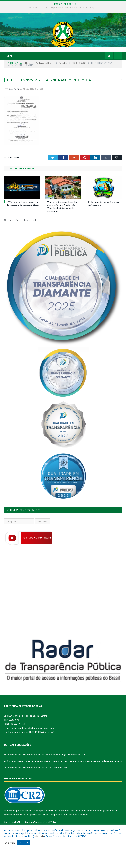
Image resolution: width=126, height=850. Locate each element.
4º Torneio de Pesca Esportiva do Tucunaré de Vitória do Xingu (22, 203)
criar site (24, 810)
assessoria (80, 810)
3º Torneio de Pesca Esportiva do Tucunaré (25, 767)
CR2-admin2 (13, 89)
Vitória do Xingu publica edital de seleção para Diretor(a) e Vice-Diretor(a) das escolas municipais (62, 7)
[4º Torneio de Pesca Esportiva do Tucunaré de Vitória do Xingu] (22, 187)
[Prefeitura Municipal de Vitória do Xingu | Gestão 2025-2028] (63, 33)
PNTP (18, 822)
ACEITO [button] (24, 842)
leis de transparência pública (56, 814)
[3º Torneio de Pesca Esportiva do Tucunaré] (104, 187)
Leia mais (39, 836)
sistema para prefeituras (44, 810)
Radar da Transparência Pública (41, 822)
